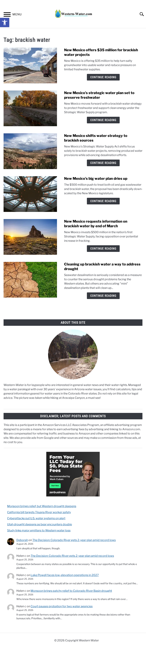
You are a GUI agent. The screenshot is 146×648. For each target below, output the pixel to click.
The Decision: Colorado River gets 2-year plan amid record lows (74, 540)
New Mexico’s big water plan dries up (95, 178)
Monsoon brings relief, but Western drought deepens (41, 506)
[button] (4, 22)
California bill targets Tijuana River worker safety (39, 512)
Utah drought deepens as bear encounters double (39, 524)
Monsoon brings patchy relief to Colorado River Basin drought (71, 590)
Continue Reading (103, 77)
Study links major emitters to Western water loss (39, 530)
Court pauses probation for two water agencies (62, 606)
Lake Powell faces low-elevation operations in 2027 (65, 575)
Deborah (22, 540)
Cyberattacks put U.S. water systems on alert (36, 518)
